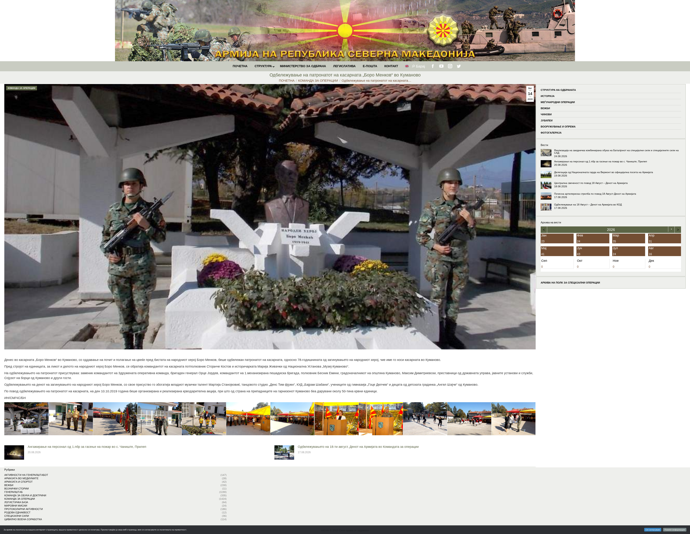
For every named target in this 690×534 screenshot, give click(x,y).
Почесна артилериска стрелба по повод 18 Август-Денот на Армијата (595, 193)
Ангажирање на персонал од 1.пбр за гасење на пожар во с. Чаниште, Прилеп (87, 447)
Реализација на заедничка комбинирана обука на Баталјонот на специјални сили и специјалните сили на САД (616, 151)
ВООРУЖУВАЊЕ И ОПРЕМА (558, 126)
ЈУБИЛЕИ (547, 120)
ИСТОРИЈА (548, 96)
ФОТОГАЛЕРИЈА (551, 132)
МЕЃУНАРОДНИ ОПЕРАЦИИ (558, 102)
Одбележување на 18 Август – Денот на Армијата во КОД (588, 204)
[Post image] (14, 452)
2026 (611, 230)
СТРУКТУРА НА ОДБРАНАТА (558, 90)
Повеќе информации (674, 530)
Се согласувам (653, 530)
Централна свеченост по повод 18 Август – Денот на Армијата (591, 183)
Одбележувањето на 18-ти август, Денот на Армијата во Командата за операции (358, 447)
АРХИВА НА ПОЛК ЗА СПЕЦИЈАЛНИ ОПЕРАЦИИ (570, 282)
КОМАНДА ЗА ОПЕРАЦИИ (21, 88)
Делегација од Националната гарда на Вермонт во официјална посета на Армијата (603, 172)
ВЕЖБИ (545, 108)
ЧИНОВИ (546, 114)
